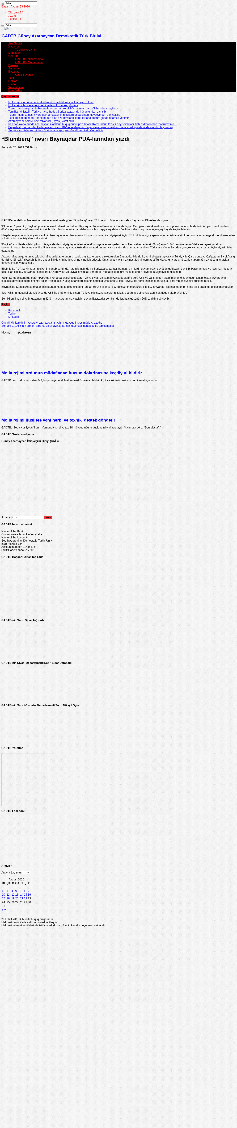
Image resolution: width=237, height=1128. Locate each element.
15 (25, 894)
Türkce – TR (16, 18)
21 (21, 898)
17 (3, 898)
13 (16, 894)
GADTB (13, 55)
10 (3, 894)
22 (25, 898)
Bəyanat (13, 71)
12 (13, 894)
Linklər (12, 81)
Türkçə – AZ (15, 12)
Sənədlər (14, 68)
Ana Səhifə (15, 43)
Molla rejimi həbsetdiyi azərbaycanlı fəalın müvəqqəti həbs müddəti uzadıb (51, 322)
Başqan (13, 65)
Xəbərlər (13, 46)
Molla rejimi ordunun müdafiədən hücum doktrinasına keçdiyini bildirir (51, 102)
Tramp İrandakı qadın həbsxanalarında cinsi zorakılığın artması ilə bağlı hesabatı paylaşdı (63, 108)
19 (13, 898)
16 (29, 894)
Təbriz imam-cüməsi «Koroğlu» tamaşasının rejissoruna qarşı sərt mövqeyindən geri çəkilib (64, 114)
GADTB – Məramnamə (29, 62)
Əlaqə (12, 84)
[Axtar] (2, 4)
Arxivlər (6, 872)
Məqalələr (14, 52)
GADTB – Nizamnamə (29, 59)
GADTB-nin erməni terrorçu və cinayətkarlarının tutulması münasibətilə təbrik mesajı (58, 325)
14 (21, 894)
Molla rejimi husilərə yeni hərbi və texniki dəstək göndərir (43, 105)
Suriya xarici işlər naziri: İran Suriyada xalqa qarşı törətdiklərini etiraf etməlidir (55, 130)
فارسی (12, 15)
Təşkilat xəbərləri (25, 49)
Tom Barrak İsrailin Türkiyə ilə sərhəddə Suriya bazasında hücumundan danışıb (57, 111)
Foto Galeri (15, 90)
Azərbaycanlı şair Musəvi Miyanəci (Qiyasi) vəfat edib (41, 121)
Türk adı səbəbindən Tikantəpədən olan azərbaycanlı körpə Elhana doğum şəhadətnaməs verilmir (68, 117)
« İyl (3, 909)
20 (16, 898)
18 (8, 898)
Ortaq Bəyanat (24, 74)
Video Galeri (16, 87)
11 (8, 894)
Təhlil (11, 77)
